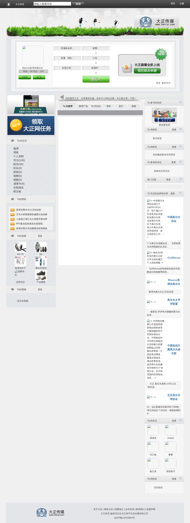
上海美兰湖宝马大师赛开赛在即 (31, 219)
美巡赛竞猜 (164, 125)
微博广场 (83, 106)
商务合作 (108, 509)
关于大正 (98, 509)
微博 (16, 148)
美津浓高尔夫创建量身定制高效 (31, 228)
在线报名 (18, 187)
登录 (173, 3)
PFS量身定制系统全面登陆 (29, 223)
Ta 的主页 (22, 140)
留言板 (17, 191)
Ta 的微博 (68, 106)
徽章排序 (166, 83)
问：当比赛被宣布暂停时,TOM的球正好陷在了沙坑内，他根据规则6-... (163, 410)
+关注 (25, 77)
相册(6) (17, 175)
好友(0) (17, 168)
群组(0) (17, 171)
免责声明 (150, 509)
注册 (182, 3)
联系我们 (140, 509)
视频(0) (17, 179)
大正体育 (19, 4)
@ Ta (39, 77)
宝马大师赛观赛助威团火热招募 (31, 214)
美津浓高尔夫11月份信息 (28, 209)
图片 (121, 106)
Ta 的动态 (96, 106)
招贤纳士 (119, 509)
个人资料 (18, 156)
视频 (134, 106)
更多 (158, 83)
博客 (16, 152)
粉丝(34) (18, 164)
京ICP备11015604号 (124, 518)
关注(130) (19, 160)
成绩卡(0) (18, 183)
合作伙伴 (129, 509)
